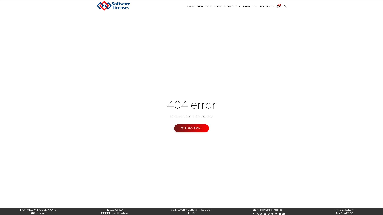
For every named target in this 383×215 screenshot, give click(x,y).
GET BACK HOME (191, 128)
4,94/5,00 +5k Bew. (119, 213)
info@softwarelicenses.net (269, 210)
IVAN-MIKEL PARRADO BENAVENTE (38, 210)
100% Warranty (345, 213)
